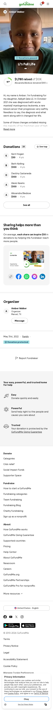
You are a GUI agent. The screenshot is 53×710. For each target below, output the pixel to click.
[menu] (48, 4)
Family (25, 336)
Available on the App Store (28, 625)
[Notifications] (41, 4)
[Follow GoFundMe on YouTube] (11, 617)
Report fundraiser (28, 358)
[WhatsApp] (26, 276)
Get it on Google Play (11, 625)
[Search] (5, 4)
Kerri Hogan (17, 154)
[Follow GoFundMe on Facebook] (5, 617)
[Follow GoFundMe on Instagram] (22, 617)
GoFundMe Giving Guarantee (26, 432)
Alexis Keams (18, 183)
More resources (11, 593)
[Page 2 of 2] (28, 68)
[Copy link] (11, 276)
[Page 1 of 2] (25, 68)
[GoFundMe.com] (26, 3)
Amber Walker (19, 308)
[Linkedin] (42, 276)
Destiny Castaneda (21, 173)
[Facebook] (18, 276)
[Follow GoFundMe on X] (16, 617)
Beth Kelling (17, 163)
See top (43, 147)
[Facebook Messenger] (34, 276)
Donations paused (28, 58)
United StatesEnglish (28, 608)
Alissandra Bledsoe (21, 193)
